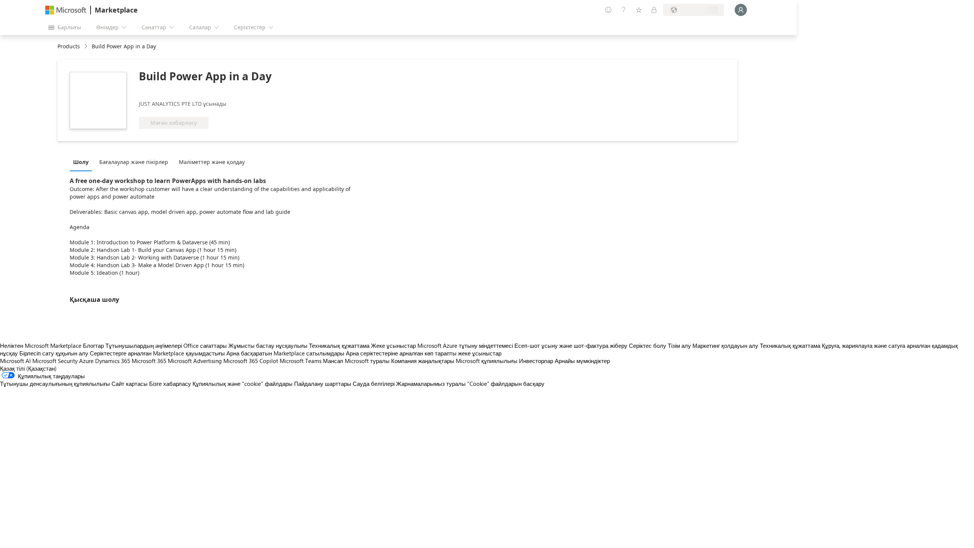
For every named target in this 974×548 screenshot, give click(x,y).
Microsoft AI (15, 361)
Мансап (333, 361)
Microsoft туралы (367, 361)
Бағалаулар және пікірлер (133, 162)
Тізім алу (679, 345)
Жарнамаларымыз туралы (431, 383)
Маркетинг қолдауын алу (725, 345)
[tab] (83, 161)
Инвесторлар (536, 361)
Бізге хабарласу (170, 383)
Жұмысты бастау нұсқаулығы (267, 345)
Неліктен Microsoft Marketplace (40, 345)
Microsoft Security (55, 361)
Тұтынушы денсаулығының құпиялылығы (55, 383)
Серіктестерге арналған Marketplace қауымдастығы (157, 353)
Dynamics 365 (112, 361)
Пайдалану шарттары (322, 383)
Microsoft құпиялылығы (486, 361)
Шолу (81, 162)
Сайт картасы (129, 383)
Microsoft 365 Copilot (250, 361)
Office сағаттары (205, 345)
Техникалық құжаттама (339, 345)
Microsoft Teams (300, 361)
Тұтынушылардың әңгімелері (143, 345)
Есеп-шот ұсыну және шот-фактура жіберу (570, 345)
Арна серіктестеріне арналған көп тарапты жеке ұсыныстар (423, 353)
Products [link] (68, 46)
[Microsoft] (65, 10)
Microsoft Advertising (195, 361)
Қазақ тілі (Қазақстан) (28, 368)
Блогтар (93, 345)
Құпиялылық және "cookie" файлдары (243, 383)
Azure (86, 361)
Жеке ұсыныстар (393, 345)
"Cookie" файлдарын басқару (505, 383)
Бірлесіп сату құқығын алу (53, 353)
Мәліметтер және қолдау (212, 162)
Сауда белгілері (374, 383)
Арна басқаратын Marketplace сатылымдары (285, 353)
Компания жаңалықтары (422, 361)
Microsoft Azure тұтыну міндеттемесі (465, 345)
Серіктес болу (647, 345)
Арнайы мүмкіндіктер (582, 361)
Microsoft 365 (149, 361)
